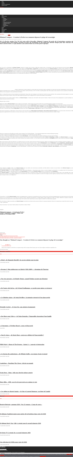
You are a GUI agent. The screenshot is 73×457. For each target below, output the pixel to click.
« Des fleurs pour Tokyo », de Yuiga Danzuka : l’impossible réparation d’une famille (25, 316)
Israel (4, 235)
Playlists (4, 20)
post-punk (14, 235)
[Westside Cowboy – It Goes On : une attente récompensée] (2, 304)
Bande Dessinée (4, 29)
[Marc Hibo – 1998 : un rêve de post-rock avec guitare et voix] (2, 379)
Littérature (3, 30)
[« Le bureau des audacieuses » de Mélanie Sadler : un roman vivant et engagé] (2, 351)
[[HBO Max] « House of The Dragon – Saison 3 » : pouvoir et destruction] (2, 342)
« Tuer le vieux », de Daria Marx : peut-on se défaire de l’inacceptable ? (22, 335)
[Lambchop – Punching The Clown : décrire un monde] (2, 360)
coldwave (1, 235)
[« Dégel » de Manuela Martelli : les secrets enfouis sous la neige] (2, 257)
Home (3, 1)
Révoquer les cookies (4, 450)
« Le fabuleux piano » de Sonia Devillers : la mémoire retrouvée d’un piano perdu (25, 297)
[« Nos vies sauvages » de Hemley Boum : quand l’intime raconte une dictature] (2, 276)
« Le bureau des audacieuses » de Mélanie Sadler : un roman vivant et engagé (23, 354)
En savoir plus (2, 455)
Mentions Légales (4, 5)
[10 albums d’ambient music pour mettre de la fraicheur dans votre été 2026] (2, 411)
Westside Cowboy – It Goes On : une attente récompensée (17, 307)
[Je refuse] (4, 455)
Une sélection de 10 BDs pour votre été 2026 (13, 442)
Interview (4, 24)
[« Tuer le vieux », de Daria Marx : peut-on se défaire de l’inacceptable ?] (2, 332)
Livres (4, 26)
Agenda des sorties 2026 (7, 22)
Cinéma (3, 27)
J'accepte (68, 454)
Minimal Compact (9, 235)
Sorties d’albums (4, 16)
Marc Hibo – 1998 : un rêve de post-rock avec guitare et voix (18, 382)
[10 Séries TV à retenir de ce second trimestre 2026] (2, 430)
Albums (4, 18)
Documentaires (5, 25)
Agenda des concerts (6, 23)
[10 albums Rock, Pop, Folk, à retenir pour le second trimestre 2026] (2, 420)
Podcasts (3, 31)
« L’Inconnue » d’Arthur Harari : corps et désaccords (16, 325)
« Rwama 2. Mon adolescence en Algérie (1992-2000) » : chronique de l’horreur (24, 269)
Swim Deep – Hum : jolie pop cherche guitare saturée (16, 372)
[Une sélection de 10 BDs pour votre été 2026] (2, 439)
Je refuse (71, 454)
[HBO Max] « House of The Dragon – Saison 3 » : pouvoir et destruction (22, 344)
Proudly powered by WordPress (5, 452)
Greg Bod (15, 39)
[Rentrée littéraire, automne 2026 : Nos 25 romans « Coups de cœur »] (2, 402)
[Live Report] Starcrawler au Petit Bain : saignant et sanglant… (11, 237)
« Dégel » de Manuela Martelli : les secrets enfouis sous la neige (19, 260)
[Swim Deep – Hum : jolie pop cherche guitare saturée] (2, 370)
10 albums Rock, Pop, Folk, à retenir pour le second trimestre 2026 (20, 423)
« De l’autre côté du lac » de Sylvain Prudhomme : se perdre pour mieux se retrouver (26, 288)
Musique (3, 17)
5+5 (4, 21)
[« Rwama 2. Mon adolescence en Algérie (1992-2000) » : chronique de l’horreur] (2, 266)
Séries (3, 28)
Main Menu (2, 34)
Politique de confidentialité (6, 4)
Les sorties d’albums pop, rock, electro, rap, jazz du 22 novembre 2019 (12, 236)
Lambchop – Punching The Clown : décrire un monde (16, 363)
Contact (3, 2)
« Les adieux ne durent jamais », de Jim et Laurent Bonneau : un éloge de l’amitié (25, 391)
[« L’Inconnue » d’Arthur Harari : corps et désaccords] (2, 323)
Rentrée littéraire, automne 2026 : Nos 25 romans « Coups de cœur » (21, 404)
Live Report (5, 19)
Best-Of (3, 32)
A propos (3, 3)
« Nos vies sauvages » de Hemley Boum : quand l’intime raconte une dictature (24, 279)
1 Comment (19, 39)
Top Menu (2, 7)
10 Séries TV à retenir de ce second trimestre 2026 (15, 432)
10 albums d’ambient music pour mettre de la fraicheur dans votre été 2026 (23, 414)
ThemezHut (22, 452)
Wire (17, 235)
